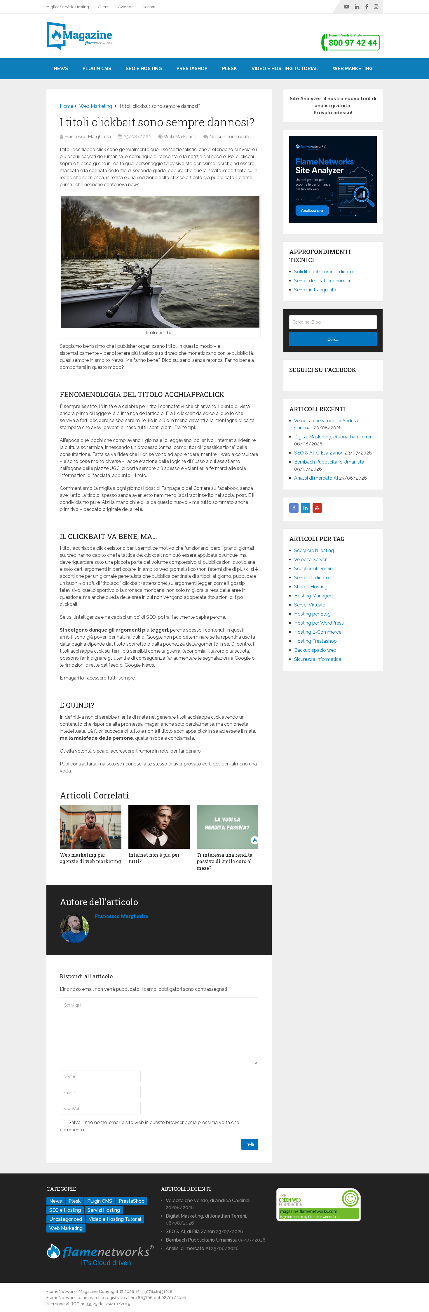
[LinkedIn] (305, 508)
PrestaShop (192, 68)
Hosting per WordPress (319, 623)
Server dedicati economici (322, 281)
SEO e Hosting (144, 68)
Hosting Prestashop (315, 641)
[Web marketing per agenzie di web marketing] (90, 827)
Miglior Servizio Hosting (67, 7)
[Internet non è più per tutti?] (159, 827)
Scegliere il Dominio (315, 568)
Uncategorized (65, 1219)
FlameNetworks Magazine (72, 1291)
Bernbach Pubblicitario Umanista (329, 462)
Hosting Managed (313, 596)
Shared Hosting (310, 587)
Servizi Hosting (104, 1210)
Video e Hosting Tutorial (285, 68)
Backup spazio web (315, 650)
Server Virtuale (309, 605)
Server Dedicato (311, 577)
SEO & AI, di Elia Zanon (318, 453)
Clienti (103, 7)
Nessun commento (230, 136)
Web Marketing (353, 68)
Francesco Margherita (87, 136)
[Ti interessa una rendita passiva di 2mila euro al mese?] (227, 827)
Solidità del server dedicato (323, 271)
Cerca (333, 339)
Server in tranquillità (315, 290)
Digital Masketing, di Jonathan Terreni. (334, 437)
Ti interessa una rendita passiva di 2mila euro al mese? (224, 861)
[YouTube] (317, 508)
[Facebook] (294, 508)
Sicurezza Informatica (317, 659)
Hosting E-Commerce (317, 632)
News (61, 68)
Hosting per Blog (312, 614)
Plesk (229, 68)
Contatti (149, 7)
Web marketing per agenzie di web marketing (90, 858)
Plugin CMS (97, 68)
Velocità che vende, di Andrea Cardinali (208, 1200)
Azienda (126, 7)
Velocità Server (310, 559)
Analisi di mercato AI (316, 478)
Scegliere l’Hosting (314, 550)
